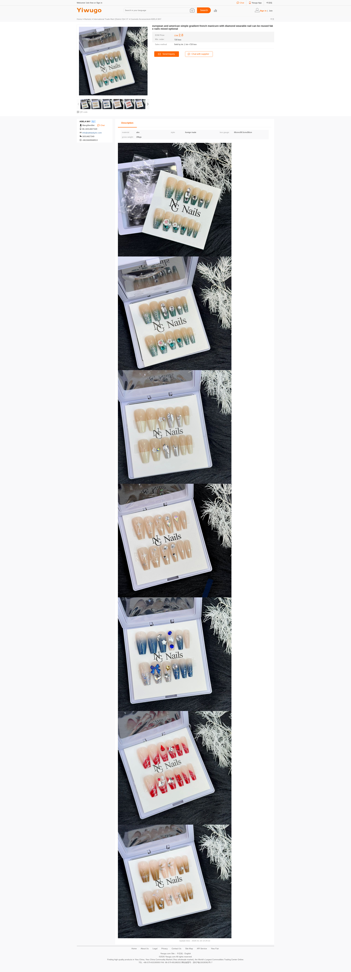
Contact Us (176, 948)
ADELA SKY (156, 19)
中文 (272, 19)
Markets (87, 19)
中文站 (269, 3)
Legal (155, 948)
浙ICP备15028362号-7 (202, 962)
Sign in (99, 3)
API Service (202, 948)
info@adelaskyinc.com (92, 133)
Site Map (189, 948)
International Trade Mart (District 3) (108, 19)
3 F (126, 19)
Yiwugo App (257, 3)
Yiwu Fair (215, 948)
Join (271, 11)
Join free (90, 3)
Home (79, 19)
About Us (145, 948)
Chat (242, 3)
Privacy (164, 948)
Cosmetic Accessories (140, 19)
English (188, 953)
